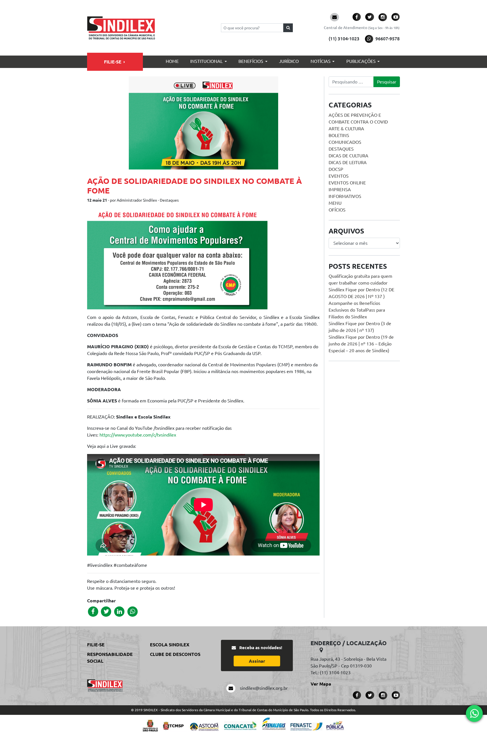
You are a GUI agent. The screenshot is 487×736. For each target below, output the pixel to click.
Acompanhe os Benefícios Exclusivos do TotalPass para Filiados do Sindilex (357, 310)
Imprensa (340, 189)
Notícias (321, 61)
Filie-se (112, 61)
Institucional (206, 61)
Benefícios (250, 61)
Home (172, 61)
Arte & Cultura (346, 128)
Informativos (345, 196)
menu (335, 203)
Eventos (339, 176)
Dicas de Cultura (348, 155)
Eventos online (347, 182)
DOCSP (336, 169)
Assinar (257, 661)
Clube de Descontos (175, 654)
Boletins (339, 135)
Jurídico (289, 61)
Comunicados (345, 142)
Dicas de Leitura (348, 162)
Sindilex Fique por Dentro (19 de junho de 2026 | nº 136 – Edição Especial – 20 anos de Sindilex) (361, 343)
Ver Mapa (321, 683)
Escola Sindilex (169, 644)
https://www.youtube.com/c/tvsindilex (137, 434)
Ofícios (337, 209)
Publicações (361, 61)
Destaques (341, 148)
